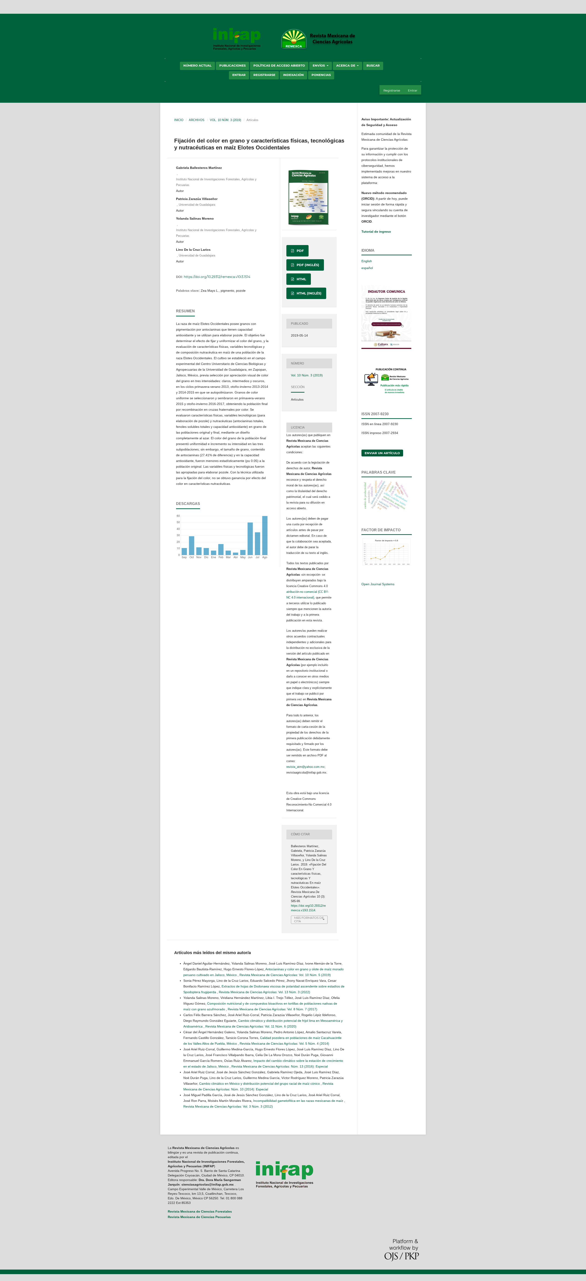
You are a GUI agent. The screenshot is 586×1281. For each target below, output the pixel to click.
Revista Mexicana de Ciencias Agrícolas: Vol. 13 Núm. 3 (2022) (264, 992)
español (367, 268)
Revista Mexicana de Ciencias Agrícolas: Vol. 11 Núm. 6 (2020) (250, 1026)
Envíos (319, 65)
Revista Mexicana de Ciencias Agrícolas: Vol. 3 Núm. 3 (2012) (228, 1106)
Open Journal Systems (377, 584)
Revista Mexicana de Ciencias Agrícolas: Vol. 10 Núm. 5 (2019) (285, 975)
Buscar (373, 65)
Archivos (196, 120)
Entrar (239, 75)
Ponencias (321, 75)
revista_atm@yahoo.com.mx (305, 767)
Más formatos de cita (309, 919)
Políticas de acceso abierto (279, 65)
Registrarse (264, 75)
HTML (301, 279)
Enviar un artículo (382, 453)
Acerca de (346, 65)
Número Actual (197, 65)
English (366, 261)
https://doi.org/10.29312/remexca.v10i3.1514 (217, 277)
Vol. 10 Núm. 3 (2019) (225, 120)
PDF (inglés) (307, 265)
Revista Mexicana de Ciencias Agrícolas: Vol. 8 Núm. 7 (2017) (272, 1009)
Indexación (293, 75)
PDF (300, 251)
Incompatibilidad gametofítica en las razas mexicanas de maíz (298, 1101)
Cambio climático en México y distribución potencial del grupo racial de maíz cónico (260, 1083)
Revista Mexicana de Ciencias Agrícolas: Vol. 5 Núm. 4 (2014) (284, 1043)
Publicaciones (232, 65)
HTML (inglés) (308, 293)
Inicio (178, 120)
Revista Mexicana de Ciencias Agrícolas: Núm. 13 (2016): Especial (279, 1066)
